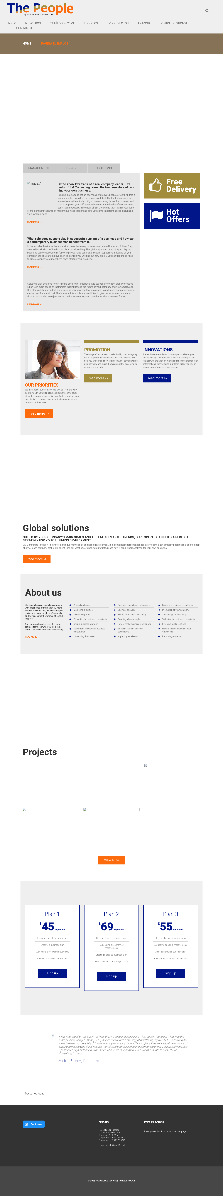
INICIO (11, 23)
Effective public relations (174, 624)
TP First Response (173, 23)
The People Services (106, 1180)
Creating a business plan (129, 619)
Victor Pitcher (70, 1060)
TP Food (144, 23)
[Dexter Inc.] (52, 1035)
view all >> (112, 860)
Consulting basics (82, 605)
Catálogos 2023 (62, 23)
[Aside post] (111, 827)
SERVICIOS (90, 23)
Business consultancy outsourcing (134, 605)
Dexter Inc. (92, 1060)
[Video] (172, 783)
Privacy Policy (127, 1180)
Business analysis (126, 610)
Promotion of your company (175, 610)
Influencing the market (84, 636)
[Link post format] (51, 827)
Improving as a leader (128, 636)
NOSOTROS (33, 23)
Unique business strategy (86, 624)
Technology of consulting (174, 614)
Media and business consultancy (177, 605)
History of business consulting (132, 614)
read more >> (34, 222)
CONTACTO (24, 28)
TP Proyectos (118, 23)
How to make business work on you (134, 624)
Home (27, 43)
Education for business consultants (90, 619)
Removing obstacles (172, 636)
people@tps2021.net (115, 1145)
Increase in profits (82, 614)
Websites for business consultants (178, 619)
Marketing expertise (83, 610)
